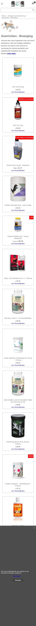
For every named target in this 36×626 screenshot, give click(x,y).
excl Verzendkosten (18, 92)
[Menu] (2, 4)
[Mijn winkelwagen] (32, 3)
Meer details (17, 576)
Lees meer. (11, 53)
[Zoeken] (33, 10)
